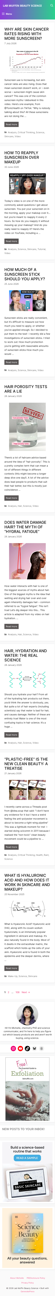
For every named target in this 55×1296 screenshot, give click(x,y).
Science (40, 132)
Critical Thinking (26, 132)
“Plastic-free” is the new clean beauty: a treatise (26, 764)
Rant (46, 855)
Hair (20, 506)
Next (26, 992)
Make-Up (12, 976)
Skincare (8, 136)
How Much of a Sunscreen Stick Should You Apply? (24, 274)
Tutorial (41, 249)
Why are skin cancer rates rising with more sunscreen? (26, 34)
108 (17, 992)
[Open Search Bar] (52, 5)
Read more (11, 124)
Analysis (12, 132)
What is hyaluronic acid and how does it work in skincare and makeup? (27, 882)
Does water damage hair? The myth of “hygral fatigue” (25, 527)
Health (39, 855)
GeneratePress (27, 1291)
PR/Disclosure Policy (36, 1278)
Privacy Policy (27, 1283)
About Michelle (17, 1278)
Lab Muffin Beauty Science (22, 5)
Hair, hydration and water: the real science (25, 655)
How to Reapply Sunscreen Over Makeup (21, 157)
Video (18, 136)
